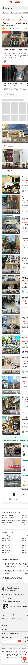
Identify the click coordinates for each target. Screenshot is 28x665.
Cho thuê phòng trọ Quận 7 (8, 536)
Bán (3, 17)
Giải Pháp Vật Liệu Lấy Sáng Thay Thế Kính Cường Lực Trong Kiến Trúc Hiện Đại (13, 572)
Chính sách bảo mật (20, 651)
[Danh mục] (2, 2)
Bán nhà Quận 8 (6, 543)
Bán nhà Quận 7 (6, 552)
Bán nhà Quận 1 (6, 540)
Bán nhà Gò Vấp (6, 550)
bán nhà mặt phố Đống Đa (10, 503)
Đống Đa (12, 17)
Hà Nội (7, 17)
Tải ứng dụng (16, 2)
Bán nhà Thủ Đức (6, 547)
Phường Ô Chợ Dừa (8, 515)
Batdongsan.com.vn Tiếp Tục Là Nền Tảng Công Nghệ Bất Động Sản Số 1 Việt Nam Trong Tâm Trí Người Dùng (13, 565)
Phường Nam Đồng (7, 522)
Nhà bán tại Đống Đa (19, 17)
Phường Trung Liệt (8, 517)
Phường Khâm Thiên (8, 525)
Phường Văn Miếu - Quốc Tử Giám (11, 520)
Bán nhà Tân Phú (6, 538)
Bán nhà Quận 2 (6, 545)
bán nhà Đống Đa (23, 503)
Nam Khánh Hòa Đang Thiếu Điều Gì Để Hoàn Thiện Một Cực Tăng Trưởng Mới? (13, 578)
